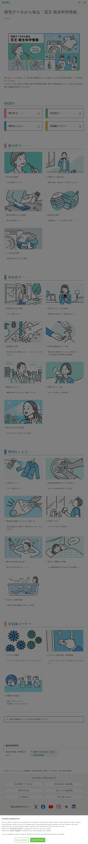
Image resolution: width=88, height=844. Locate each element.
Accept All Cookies (37, 840)
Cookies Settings (21, 840)
